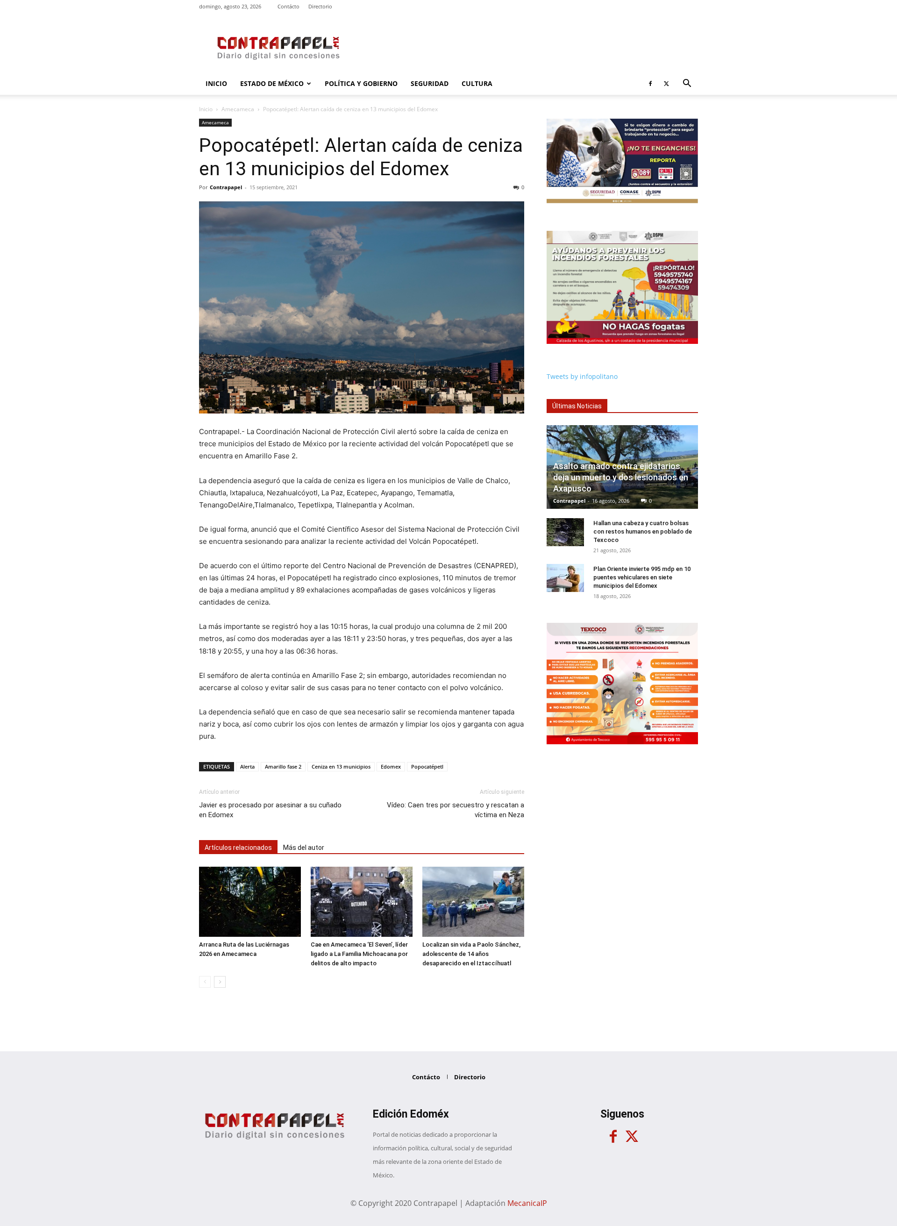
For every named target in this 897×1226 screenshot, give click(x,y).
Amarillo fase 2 (283, 766)
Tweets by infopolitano (582, 376)
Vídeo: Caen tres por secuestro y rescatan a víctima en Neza (455, 810)
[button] (687, 84)
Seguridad (429, 83)
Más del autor (303, 847)
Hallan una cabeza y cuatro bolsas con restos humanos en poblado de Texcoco (642, 531)
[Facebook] (650, 83)
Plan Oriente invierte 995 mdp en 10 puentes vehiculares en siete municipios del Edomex (642, 577)
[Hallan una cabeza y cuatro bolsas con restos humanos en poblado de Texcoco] (565, 532)
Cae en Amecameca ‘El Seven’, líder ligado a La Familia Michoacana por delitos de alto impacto (359, 954)
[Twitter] (666, 83)
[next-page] (220, 982)
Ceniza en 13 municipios (341, 766)
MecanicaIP (527, 1203)
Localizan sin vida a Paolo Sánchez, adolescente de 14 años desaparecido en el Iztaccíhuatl (471, 954)
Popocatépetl (427, 766)
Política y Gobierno (361, 83)
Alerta (247, 766)
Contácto (288, 6)
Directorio (320, 6)
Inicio (216, 83)
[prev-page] (205, 982)
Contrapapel (226, 187)
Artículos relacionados (238, 847)
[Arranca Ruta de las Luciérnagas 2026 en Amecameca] (250, 902)
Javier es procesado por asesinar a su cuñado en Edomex (270, 810)
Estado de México (272, 83)
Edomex (391, 766)
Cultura (477, 83)
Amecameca (237, 109)
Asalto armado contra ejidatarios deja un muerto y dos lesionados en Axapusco (620, 477)
